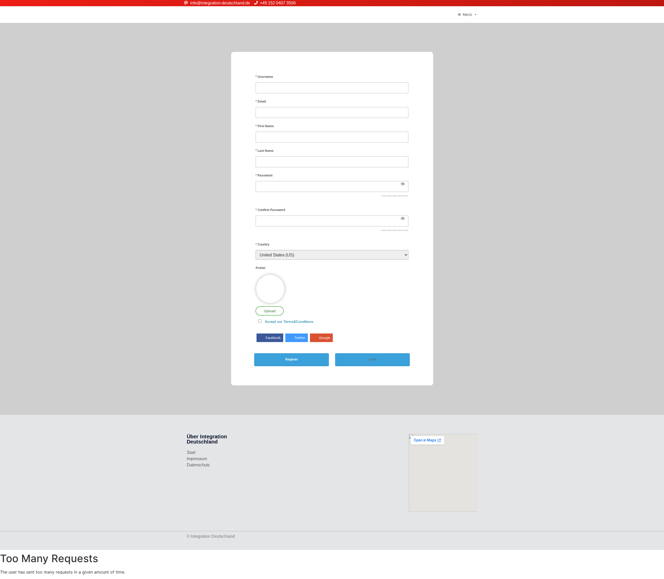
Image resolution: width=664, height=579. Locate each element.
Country (262, 244)
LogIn (373, 359)
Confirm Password (270, 210)
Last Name (264, 151)
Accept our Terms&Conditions (289, 321)
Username (264, 77)
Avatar (260, 268)
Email (260, 101)
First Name (264, 126)
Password (263, 175)
